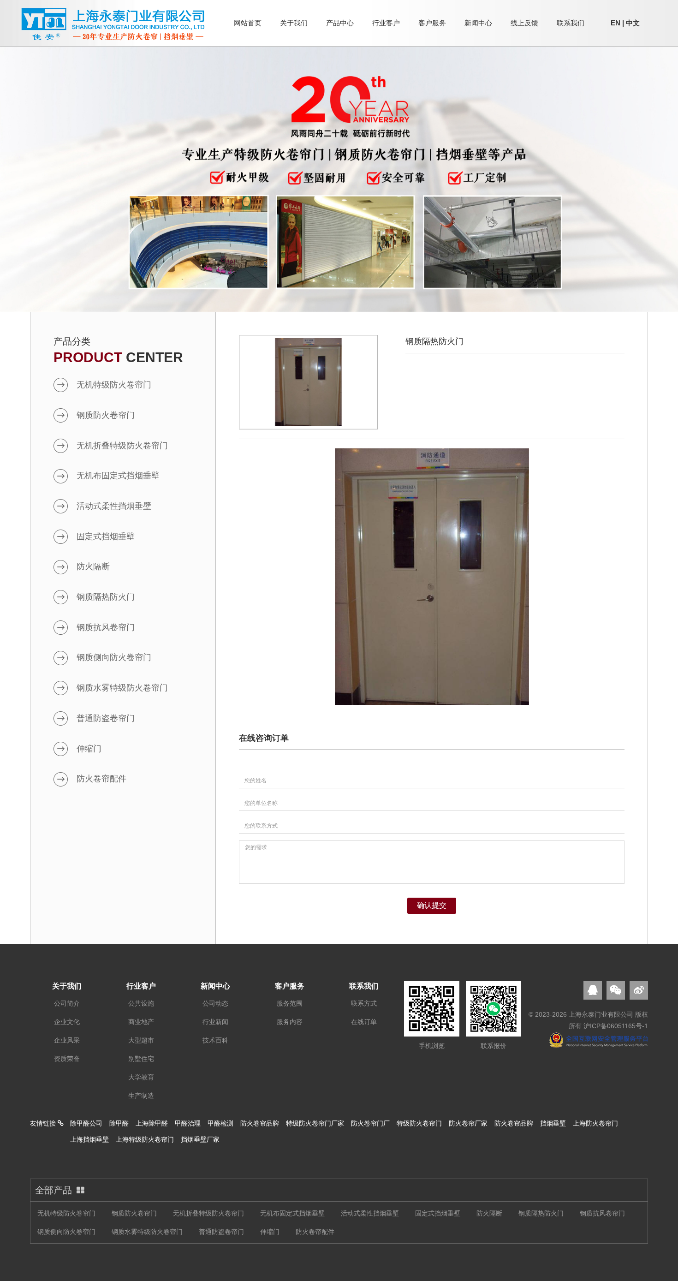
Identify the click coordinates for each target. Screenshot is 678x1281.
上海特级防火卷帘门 (145, 1139)
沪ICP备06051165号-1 (615, 1026)
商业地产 (141, 1021)
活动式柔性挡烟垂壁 (114, 506)
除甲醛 (119, 1123)
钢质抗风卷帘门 (106, 627)
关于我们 (294, 23)
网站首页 (248, 23)
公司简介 (67, 1003)
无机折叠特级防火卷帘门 (122, 445)
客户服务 (432, 23)
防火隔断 (93, 566)
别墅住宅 (141, 1058)
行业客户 (386, 23)
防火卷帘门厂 (370, 1123)
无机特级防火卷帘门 (114, 384)
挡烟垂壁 (553, 1123)
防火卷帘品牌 (259, 1123)
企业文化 (67, 1021)
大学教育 (141, 1077)
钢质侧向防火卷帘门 (114, 657)
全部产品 (53, 1190)
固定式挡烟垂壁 (106, 536)
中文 (633, 23)
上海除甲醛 (152, 1123)
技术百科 (215, 1040)
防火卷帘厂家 (468, 1123)
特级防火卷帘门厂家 (315, 1123)
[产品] (339, 176)
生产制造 (141, 1095)
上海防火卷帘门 (595, 1123)
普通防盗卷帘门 (106, 718)
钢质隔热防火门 (106, 597)
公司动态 (215, 1003)
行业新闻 (215, 1021)
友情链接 (44, 1123)
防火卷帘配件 (101, 778)
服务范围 (290, 1003)
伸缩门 (89, 748)
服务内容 (290, 1021)
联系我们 (570, 23)
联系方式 (364, 1003)
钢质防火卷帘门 (106, 415)
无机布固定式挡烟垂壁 (118, 475)
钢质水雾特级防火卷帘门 (122, 687)
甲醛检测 (220, 1123)
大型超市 (141, 1040)
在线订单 (364, 1021)
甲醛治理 (188, 1123)
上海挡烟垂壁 (89, 1139)
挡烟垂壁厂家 (200, 1139)
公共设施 (141, 1003)
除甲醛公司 (86, 1123)
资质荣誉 (67, 1058)
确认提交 (431, 905)
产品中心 (340, 23)
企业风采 (67, 1040)
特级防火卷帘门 (419, 1123)
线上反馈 (524, 23)
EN (615, 23)
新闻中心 (478, 23)
